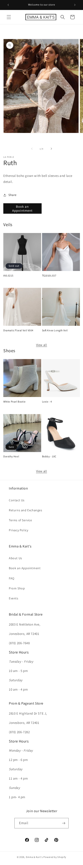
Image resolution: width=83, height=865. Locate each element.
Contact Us (17, 500)
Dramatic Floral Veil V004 (18, 330)
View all (41, 345)
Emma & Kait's (34, 857)
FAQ (11, 578)
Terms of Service (20, 520)
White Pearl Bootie (14, 401)
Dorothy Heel (11, 456)
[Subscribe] (63, 823)
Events (13, 598)
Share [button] (12, 195)
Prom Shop (17, 588)
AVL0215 (8, 275)
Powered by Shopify (54, 857)
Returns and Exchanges (25, 510)
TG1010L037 (49, 275)
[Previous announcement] (8, 5)
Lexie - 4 (47, 401)
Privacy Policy (18, 530)
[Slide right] (51, 149)
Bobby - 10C (49, 456)
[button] (9, 17)
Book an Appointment (22, 208)
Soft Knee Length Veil (55, 330)
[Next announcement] (75, 5)
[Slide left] (32, 149)
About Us (15, 558)
